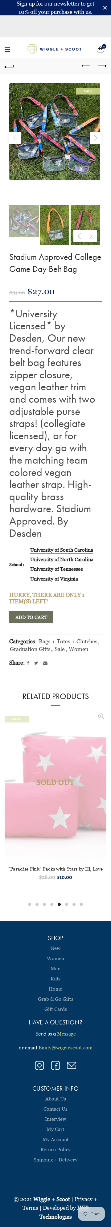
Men (55, 968)
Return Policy (55, 1149)
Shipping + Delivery (55, 1159)
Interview (55, 1119)
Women (78, 649)
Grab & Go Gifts (55, 999)
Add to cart (31, 617)
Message (66, 1033)
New (55, 948)
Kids (55, 978)
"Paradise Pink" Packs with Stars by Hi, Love (55, 868)
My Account (56, 1139)
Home (55, 989)
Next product (101, 66)
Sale (60, 649)
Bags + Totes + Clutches (68, 641)
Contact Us (55, 1109)
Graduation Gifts (30, 649)
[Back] (9, 66)
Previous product (86, 66)
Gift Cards (55, 1009)
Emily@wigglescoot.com (65, 1047)
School (15, 564)
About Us (55, 1098)
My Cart (55, 1129)
